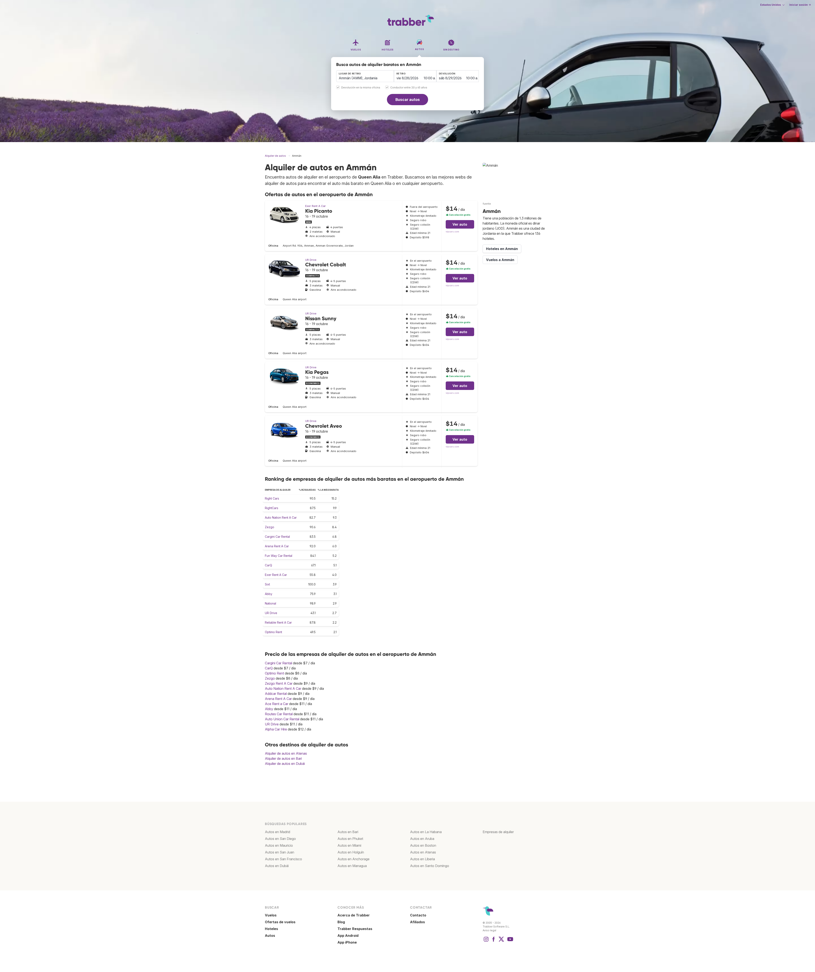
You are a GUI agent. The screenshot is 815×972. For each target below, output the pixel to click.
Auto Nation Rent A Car (281, 517)
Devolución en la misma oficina (360, 87)
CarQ (268, 565)
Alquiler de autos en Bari (283, 758)
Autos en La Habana (426, 832)
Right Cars (272, 498)
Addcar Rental (276, 693)
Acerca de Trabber (353, 915)
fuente (487, 203)
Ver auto (459, 224)
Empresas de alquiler (498, 832)
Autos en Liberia (422, 859)
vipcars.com (452, 231)
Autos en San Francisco (283, 859)
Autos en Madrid (277, 832)
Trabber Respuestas (354, 929)
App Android (347, 935)
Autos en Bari (347, 832)
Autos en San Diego (280, 839)
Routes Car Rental (279, 714)
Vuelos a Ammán (500, 260)
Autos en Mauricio (279, 845)
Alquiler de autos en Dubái (285, 763)
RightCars (271, 508)
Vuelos (271, 915)
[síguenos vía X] (501, 941)
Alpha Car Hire (276, 729)
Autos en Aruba (422, 839)
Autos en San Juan (279, 852)
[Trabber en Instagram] (486, 941)
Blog (341, 922)
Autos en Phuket (350, 839)
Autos (270, 935)
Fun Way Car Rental (278, 555)
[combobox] (365, 76)
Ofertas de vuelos (280, 922)
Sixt (267, 584)
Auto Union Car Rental (282, 719)
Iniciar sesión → (800, 4)
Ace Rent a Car (276, 704)
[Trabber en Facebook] (493, 941)
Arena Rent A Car (277, 546)
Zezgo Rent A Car (278, 683)
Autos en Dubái (277, 866)
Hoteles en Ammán (502, 249)
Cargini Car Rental (277, 536)
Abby (268, 594)
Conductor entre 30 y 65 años (408, 87)
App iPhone (347, 942)
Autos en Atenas (423, 852)
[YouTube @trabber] (510, 941)
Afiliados (417, 922)
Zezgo (269, 527)
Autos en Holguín (350, 852)
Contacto (418, 915)
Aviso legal (489, 930)
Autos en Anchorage (353, 859)
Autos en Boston (423, 845)
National (270, 603)
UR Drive (310, 259)
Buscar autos (407, 99)
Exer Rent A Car (315, 206)
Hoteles (271, 929)
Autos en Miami (349, 845)
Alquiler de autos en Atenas (286, 753)
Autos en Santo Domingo (429, 866)
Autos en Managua (352, 866)
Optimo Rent (273, 632)
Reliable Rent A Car (278, 622)
